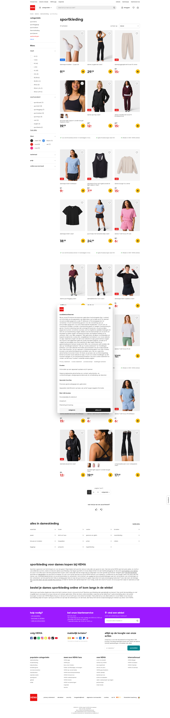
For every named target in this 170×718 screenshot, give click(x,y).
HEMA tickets (67, 680)
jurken (88, 541)
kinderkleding (34, 662)
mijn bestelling (35, 616)
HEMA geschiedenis (102, 670)
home (31, 14)
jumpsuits (61, 547)
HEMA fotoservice (69, 675)
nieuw (32, 39)
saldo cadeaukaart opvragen (105, 680)
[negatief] (101, 509)
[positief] (96, 509)
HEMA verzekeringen (70, 682)
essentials (33, 529)
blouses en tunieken (36, 541)
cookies (106, 697)
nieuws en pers (101, 667)
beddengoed (34, 667)
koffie (31, 682)
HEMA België (131, 660)
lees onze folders (69, 665)
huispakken (61, 541)
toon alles (33, 130)
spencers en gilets (91, 535)
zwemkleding (118, 535)
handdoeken (34, 672)
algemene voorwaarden (94, 697)
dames (37, 14)
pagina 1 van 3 (99, 488)
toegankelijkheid (79, 697)
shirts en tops (62, 535)
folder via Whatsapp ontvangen (73, 667)
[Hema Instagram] (42, 638)
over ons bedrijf (101, 660)
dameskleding (44, 14)
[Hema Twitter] (35, 638)
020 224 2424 (71, 616)
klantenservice (101, 675)
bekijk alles (136, 524)
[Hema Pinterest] (49, 638)
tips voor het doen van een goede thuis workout (45, 580)
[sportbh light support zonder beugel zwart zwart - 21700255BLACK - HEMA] (89, 465)
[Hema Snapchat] (45, 638)
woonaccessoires (35, 670)
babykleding (33, 665)
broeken (116, 529)
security (68, 697)
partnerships (100, 682)
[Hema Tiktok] (53, 638)
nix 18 (113, 697)
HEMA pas (67, 662)
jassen (32, 535)
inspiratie (66, 685)
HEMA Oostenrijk (133, 667)
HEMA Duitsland (132, 662)
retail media (100, 685)
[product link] (72, 46)
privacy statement (49, 697)
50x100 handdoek (131, 572)
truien (60, 529)
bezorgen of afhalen (38, 618)
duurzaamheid (101, 665)
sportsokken (34, 27)
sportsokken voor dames (130, 571)
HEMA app (67, 660)
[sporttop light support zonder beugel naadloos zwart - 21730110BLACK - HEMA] (61, 116)
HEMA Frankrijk (132, 665)
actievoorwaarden (102, 677)
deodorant (42, 574)
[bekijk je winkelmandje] (138, 7)
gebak (32, 680)
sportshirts (33, 22)
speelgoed (33, 677)
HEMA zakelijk (101, 672)
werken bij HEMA (102, 662)
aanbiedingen (34, 36)
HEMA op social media (70, 670)
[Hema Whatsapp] (38, 638)
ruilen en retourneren (38, 621)
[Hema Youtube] (56, 638)
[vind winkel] (137, 621)
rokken (116, 541)
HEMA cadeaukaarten (70, 677)
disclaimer (60, 697)
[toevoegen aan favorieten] (82, 33)
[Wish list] (133, 7)
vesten (88, 529)
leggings (32, 547)
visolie (91, 576)
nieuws (66, 687)
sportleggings (34, 24)
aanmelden (134, 648)
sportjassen (34, 33)
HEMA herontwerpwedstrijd (72, 672)
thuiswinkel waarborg (130, 697)
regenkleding (90, 547)
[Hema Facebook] (31, 638)
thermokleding (34, 30)
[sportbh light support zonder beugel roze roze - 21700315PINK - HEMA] (93, 465)
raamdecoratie (34, 675)
